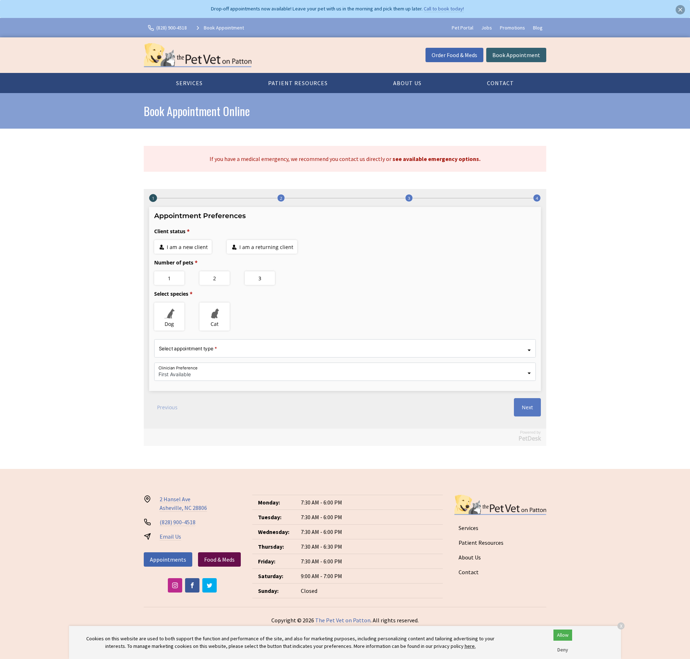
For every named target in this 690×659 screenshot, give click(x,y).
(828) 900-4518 (178, 522)
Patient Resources (298, 83)
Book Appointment (516, 55)
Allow (563, 635)
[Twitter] (209, 585)
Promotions (512, 27)
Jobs (486, 27)
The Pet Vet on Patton (343, 620)
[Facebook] (192, 585)
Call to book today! (444, 8)
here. (470, 646)
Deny (562, 649)
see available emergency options (435, 158)
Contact (500, 83)
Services (189, 83)
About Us (407, 83)
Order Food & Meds (454, 55)
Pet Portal (462, 27)
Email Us (170, 536)
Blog (538, 27)
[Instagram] (175, 585)
